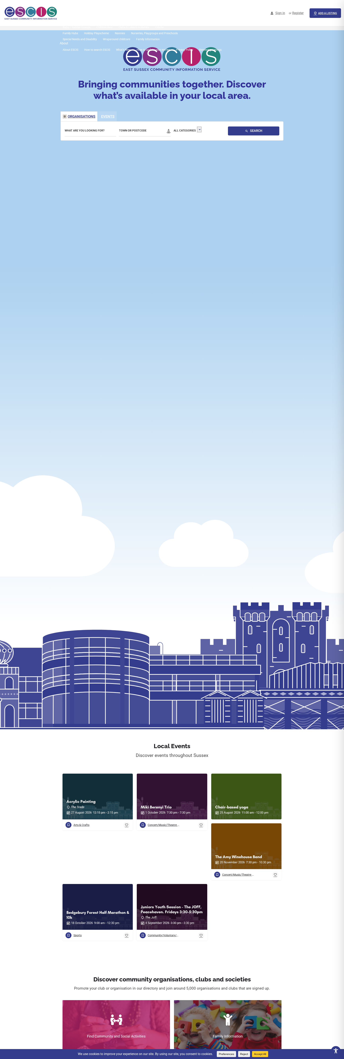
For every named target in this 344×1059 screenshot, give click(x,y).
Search (255, 131)
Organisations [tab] (81, 116)
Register (298, 13)
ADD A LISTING (327, 13)
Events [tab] (107, 116)
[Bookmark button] (126, 825)
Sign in (280, 13)
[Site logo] (31, 13)
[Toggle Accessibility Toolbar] (336, 1051)
